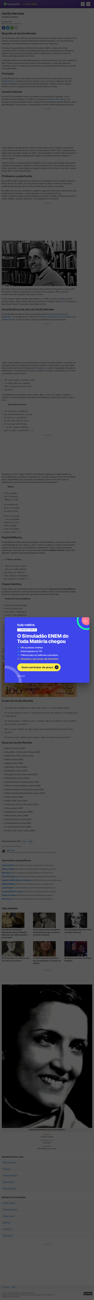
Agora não (21, 676)
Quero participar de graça (37, 667)
